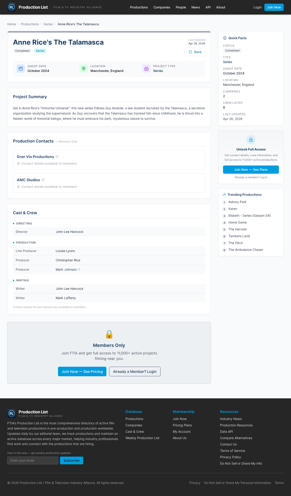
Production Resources (236, 425)
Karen (232, 209)
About (220, 7)
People (181, 7)
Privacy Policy (230, 457)
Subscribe (72, 460)
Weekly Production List (142, 438)
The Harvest (237, 229)
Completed (22, 50)
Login (257, 7)
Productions (139, 7)
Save (197, 52)
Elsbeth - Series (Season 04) (249, 215)
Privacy (195, 483)
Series (48, 24)
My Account (182, 431)
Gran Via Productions (35, 156)
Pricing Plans (182, 425)
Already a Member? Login (135, 371)
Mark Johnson (66, 269)
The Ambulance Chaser (245, 250)
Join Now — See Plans (251, 169)
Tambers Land (239, 236)
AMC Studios (28, 180)
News (195, 7)
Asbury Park (237, 202)
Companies (161, 7)
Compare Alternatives (236, 438)
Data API (226, 431)
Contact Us (228, 444)
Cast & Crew (134, 431)
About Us (179, 438)
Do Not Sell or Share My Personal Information (237, 483)
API (208, 7)
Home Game (237, 222)
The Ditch (235, 243)
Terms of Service (232, 451)
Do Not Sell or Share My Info (241, 463)
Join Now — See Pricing (82, 371)
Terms (279, 483)
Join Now (274, 7)
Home (11, 24)
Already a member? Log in (251, 177)
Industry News (231, 419)
